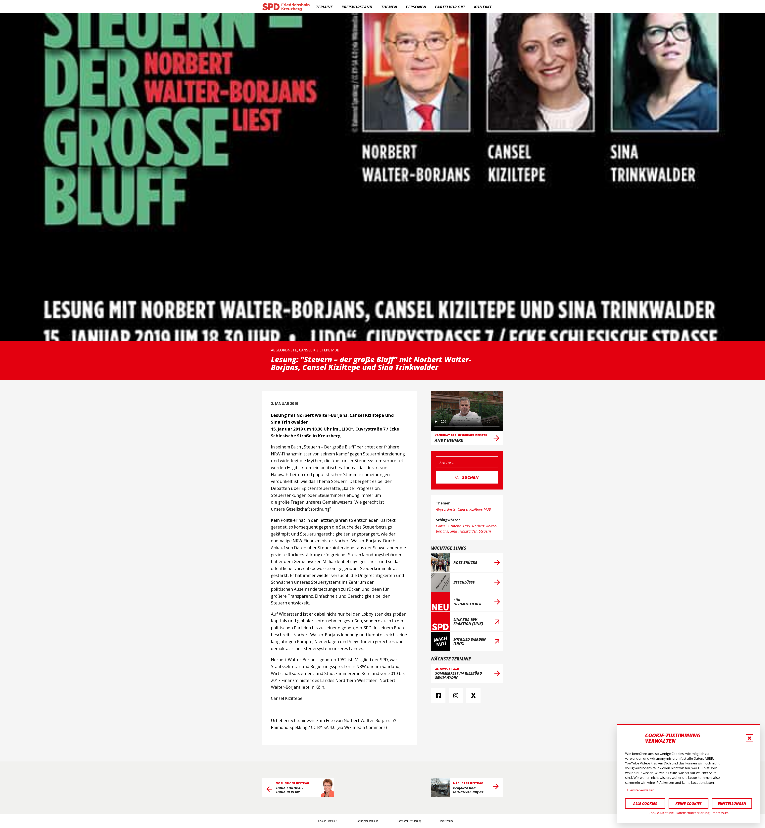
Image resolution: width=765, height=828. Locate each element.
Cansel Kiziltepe (448, 526)
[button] (749, 738)
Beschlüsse (464, 582)
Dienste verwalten (640, 790)
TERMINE (324, 7)
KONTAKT (483, 7)
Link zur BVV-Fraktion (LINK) (468, 622)
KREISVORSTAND (356, 7)
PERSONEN (416, 7)
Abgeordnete (284, 350)
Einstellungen (732, 803)
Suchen (470, 477)
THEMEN (389, 7)
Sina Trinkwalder (463, 531)
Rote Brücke (465, 562)
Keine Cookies (688, 803)
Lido (466, 526)
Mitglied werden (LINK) (469, 641)
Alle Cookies (645, 803)
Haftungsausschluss (367, 821)
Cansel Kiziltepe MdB (319, 350)
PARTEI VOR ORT (450, 7)
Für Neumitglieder (467, 602)
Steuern (485, 531)
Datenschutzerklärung (693, 813)
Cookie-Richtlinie (661, 813)
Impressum (720, 813)
